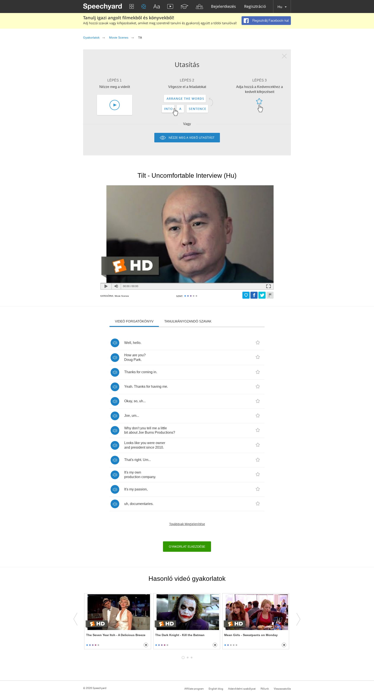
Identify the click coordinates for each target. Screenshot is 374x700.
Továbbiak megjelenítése (187, 524)
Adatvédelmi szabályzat (242, 688)
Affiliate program (194, 688)
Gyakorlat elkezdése (187, 546)
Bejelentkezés (223, 6)
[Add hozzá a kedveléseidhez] (246, 295)
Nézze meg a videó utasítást (191, 137)
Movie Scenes (118, 37)
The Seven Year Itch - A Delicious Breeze (115, 635)
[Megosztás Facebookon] (254, 295)
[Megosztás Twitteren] (262, 295)
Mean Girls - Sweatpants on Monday (251, 635)
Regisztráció (255, 6)
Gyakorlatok (91, 37)
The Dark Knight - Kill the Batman (180, 635)
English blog (216, 688)
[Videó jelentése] (270, 295)
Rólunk (265, 688)
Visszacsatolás (282, 688)
